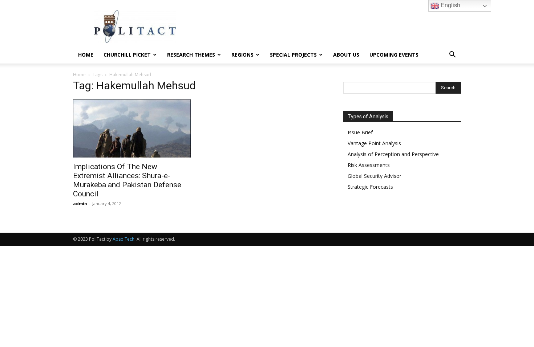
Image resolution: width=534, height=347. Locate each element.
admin (80, 203)
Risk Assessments (369, 165)
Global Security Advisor (374, 175)
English (449, 5)
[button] (452, 55)
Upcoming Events (393, 54)
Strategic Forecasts (370, 186)
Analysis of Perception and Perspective (393, 154)
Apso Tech (123, 239)
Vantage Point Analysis (374, 143)
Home (85, 54)
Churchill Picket (127, 54)
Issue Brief (360, 132)
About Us (346, 54)
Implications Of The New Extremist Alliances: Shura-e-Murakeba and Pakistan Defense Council (127, 180)
